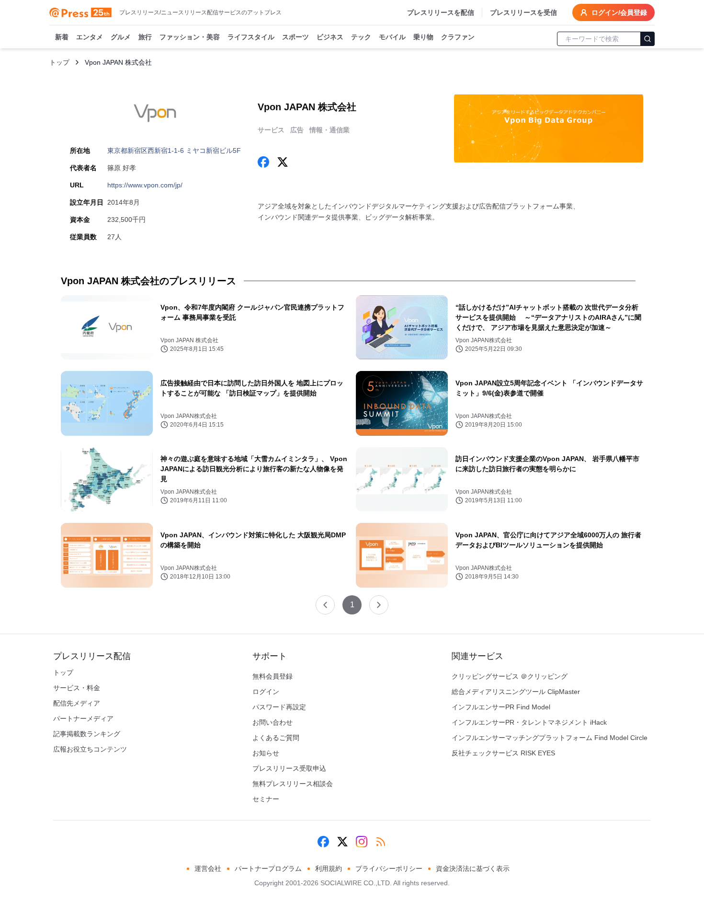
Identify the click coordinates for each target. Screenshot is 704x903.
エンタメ (89, 37)
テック (361, 37)
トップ (59, 62)
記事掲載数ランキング (86, 734)
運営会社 (207, 868)
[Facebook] (323, 841)
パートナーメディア (83, 718)
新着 (61, 37)
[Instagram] (361, 841)
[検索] (647, 39)
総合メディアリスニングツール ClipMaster (516, 691)
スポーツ (295, 37)
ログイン (265, 691)
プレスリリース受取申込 (289, 768)
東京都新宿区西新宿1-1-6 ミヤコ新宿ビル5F (174, 150)
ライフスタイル (250, 37)
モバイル (392, 37)
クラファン (458, 37)
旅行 (145, 37)
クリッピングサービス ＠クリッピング (510, 676)
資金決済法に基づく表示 (473, 868)
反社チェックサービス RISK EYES (503, 753)
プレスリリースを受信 (523, 12)
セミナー (265, 799)
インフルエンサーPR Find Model (501, 707)
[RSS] (380, 841)
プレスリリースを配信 (440, 12)
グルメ (121, 37)
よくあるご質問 (275, 737)
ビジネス (330, 37)
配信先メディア (76, 703)
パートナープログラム (268, 868)
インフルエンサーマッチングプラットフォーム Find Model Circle (549, 737)
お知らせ (265, 753)
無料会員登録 (272, 676)
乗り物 (423, 37)
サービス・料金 (76, 688)
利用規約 (328, 868)
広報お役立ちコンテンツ (90, 749)
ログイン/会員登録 (619, 12)
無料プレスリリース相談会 (292, 783)
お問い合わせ (272, 722)
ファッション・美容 (189, 37)
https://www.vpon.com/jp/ (144, 185)
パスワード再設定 (279, 707)
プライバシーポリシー (388, 868)
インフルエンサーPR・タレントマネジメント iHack (529, 722)
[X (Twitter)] (342, 841)
